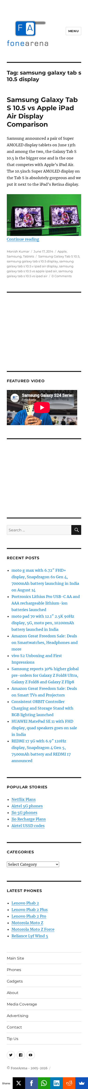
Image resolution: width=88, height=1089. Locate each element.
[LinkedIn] (56, 1083)
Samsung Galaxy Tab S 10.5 (58, 256)
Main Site (15, 958)
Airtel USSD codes (28, 825)
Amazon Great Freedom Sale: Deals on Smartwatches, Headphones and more (44, 642)
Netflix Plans (23, 799)
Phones (14, 970)
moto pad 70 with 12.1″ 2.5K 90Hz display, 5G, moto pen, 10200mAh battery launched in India (42, 623)
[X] (19, 1083)
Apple (62, 251)
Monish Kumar (18, 251)
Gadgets (15, 981)
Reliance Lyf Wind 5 (29, 936)
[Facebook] (31, 1083)
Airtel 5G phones (27, 806)
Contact (14, 1027)
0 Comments (62, 276)
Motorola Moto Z (27, 922)
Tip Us (12, 1038)
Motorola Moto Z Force (32, 929)
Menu (73, 31)
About (13, 993)
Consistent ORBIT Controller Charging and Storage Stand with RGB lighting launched (42, 708)
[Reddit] (69, 1083)
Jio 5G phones (24, 812)
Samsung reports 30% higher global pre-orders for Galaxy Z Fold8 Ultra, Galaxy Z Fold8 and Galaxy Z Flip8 (45, 675)
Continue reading (23, 239)
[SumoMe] (81, 1083)
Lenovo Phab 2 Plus (29, 909)
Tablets (28, 256)
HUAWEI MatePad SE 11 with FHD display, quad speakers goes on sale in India (44, 728)
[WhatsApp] (44, 1083)
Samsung (14, 256)
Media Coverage (22, 1004)
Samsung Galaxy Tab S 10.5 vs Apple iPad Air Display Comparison (42, 112)
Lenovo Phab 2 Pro (28, 916)
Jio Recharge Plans (28, 819)
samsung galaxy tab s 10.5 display (32, 261)
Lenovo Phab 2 (25, 903)
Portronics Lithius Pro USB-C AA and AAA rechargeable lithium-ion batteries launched (45, 603)
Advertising (17, 1015)
